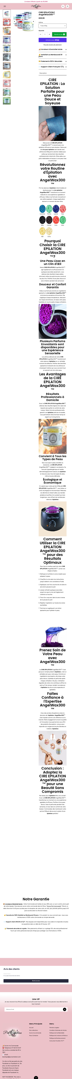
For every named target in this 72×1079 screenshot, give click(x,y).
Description (43, 73)
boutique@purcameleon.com (11, 1057)
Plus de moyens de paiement (53, 45)
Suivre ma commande (35, 1033)
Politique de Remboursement (57, 1038)
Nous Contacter (33, 1035)
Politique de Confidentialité (56, 1033)
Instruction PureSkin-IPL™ (56, 1041)
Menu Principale (35, 1024)
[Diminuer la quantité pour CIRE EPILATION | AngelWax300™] (40, 34)
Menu (51, 1024)
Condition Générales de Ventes (58, 1030)
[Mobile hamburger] (5, 6)
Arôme (41, 22)
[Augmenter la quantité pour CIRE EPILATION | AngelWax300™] (49, 34)
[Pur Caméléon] (36, 6)
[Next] (33, 21)
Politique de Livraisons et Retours (58, 1035)
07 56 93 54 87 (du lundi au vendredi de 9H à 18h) (11, 1050)
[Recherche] (63, 6)
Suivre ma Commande (11, 1045)
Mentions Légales (54, 1027)
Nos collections (33, 1030)
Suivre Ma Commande (54, 906)
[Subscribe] (64, 1009)
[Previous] (15, 21)
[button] (36, 980)
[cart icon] (67, 6)
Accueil (31, 1027)
